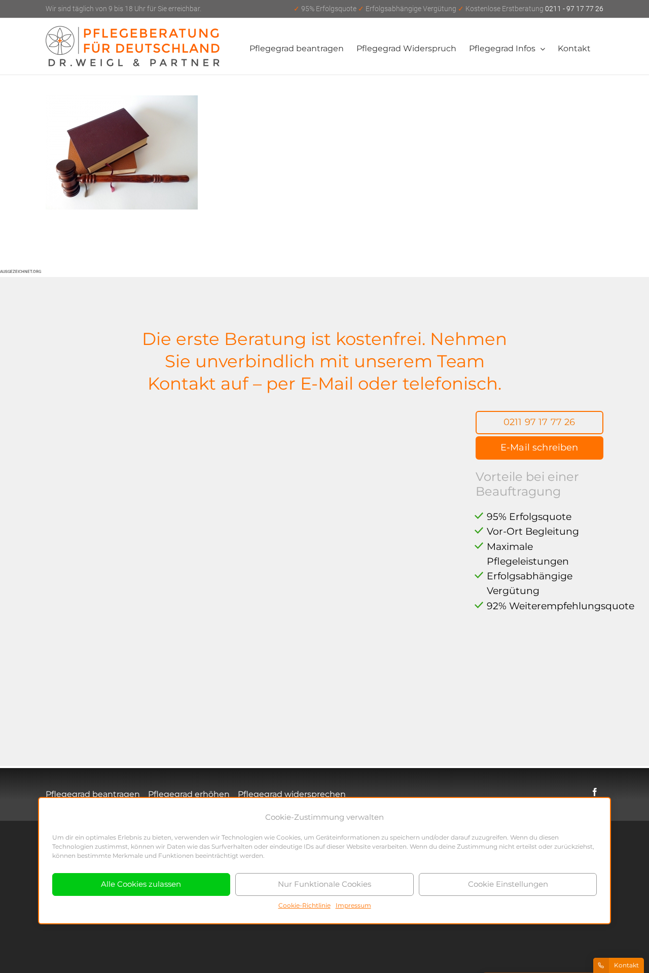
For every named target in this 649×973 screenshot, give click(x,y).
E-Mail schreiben (539, 447)
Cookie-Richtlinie (304, 905)
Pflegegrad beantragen (93, 794)
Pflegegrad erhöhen (189, 794)
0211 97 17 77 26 (539, 422)
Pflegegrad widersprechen (292, 794)
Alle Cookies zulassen (141, 884)
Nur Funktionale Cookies (324, 884)
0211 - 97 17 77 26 (448, 9)
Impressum (353, 905)
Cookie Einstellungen (508, 884)
